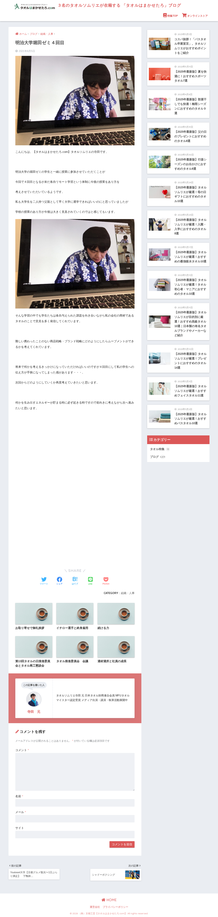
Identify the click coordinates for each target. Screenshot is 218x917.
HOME (111, 900)
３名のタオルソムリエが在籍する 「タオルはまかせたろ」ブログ (118, 5)
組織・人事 (128, 593)
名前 (19, 796)
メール (20, 812)
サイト (19, 828)
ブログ (157, 456)
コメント (22, 750)
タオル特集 (159, 449)
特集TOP (172, 15)
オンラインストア (197, 15)
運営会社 (95, 907)
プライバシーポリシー (115, 907)
